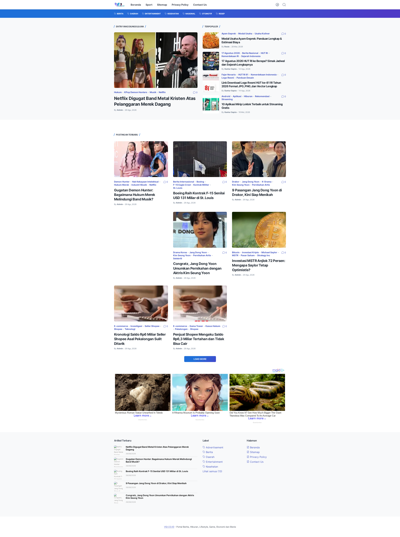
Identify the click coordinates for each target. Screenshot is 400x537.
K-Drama (266, 181)
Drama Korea (180, 252)
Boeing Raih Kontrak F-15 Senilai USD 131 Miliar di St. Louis (157, 471)
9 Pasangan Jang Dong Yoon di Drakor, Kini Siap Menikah (156, 483)
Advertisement (214, 447)
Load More (200, 359)
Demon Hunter (122, 181)
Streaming (227, 99)
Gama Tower (196, 326)
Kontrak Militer (201, 184)
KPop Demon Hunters (135, 92)
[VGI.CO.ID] (119, 4)
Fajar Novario (229, 74)
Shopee (118, 329)
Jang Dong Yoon (250, 181)
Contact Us (200, 4)
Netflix (162, 92)
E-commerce (121, 326)
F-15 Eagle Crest (182, 184)
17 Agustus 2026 (231, 53)
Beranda (136, 4)
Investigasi (136, 326)
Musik (153, 92)
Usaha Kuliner (262, 33)
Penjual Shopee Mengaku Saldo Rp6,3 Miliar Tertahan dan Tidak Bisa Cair (198, 339)
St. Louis (177, 188)
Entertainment (214, 461)
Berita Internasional (183, 181)
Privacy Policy (180, 4)
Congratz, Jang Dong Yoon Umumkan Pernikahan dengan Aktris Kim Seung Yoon (197, 268)
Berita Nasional (250, 53)
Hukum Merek (121, 184)
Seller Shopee (152, 326)
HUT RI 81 (243, 74)
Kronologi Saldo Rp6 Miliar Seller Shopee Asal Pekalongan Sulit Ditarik (140, 339)
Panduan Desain (245, 77)
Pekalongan (181, 329)
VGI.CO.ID (169, 526)
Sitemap (162, 4)
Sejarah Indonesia (250, 56)
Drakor (235, 181)
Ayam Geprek (229, 33)
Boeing (200, 181)
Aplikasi (237, 96)
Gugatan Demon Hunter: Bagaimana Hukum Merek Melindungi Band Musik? (134, 194)
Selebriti (177, 258)
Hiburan (248, 96)
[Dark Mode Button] (277, 5)
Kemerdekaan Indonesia (264, 74)
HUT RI (264, 53)
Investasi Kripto (250, 252)
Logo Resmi (228, 77)
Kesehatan (211, 466)
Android (226, 96)
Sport (149, 4)
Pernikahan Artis (261, 184)
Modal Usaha (245, 33)
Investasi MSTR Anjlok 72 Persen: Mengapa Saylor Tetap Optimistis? (258, 265)
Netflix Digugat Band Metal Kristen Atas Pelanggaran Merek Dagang (157, 448)
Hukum (118, 92)
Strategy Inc (263, 255)
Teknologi (130, 329)
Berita (209, 452)
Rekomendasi (262, 96)
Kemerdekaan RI (230, 56)
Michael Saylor (269, 252)
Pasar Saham (248, 255)
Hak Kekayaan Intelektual (145, 181)
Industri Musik (139, 184)
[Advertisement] (141, 231)
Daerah (209, 456)
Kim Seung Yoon (241, 184)
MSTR (235, 255)
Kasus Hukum (212, 326)
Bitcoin (236, 252)
